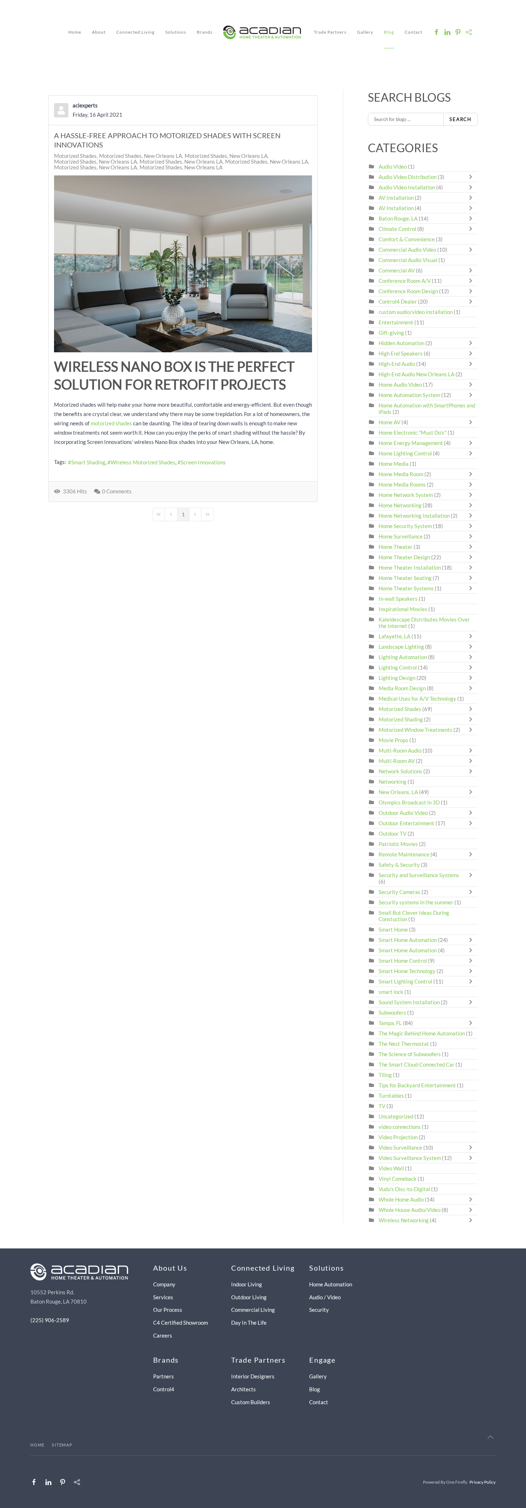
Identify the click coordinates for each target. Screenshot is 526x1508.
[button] (491, 1437)
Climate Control (397, 229)
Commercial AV (397, 270)
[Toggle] (472, 177)
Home (74, 32)
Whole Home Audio (401, 1199)
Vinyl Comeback (398, 1178)
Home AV (389, 422)
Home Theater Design (404, 557)
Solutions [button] (175, 32)
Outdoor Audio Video (403, 812)
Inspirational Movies (403, 609)
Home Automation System (409, 395)
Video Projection (398, 1137)
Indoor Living (246, 1284)
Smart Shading (88, 462)
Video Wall (391, 1168)
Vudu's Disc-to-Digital (404, 1189)
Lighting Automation (403, 657)
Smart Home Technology (407, 971)
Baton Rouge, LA (398, 218)
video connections (400, 1126)
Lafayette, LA (394, 636)
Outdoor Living (249, 1297)
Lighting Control (398, 667)
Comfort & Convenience (407, 239)
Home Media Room (401, 474)
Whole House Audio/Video (409, 1210)
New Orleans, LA (398, 792)
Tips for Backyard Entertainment (417, 1085)
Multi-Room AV (397, 761)
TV (382, 1106)
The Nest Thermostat (404, 1043)
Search (460, 119)
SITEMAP (62, 1444)
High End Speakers (401, 353)
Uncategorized (396, 1116)
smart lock (391, 992)
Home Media (394, 463)
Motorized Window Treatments (415, 729)
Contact (413, 32)
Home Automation (330, 1284)
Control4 (163, 1389)
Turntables (391, 1095)
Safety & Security (399, 864)
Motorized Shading (401, 719)
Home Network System (406, 495)
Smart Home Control (403, 960)
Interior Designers (252, 1376)
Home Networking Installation (414, 515)
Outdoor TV (392, 833)
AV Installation (396, 197)
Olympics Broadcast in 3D (409, 802)
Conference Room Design (408, 291)
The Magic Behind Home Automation (422, 1033)
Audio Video (393, 166)
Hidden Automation (402, 343)
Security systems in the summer (416, 902)
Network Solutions (401, 771)
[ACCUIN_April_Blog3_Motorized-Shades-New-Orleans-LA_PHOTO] (183, 264)
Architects (243, 1389)
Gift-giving (391, 332)
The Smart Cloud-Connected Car (416, 1064)
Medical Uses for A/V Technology (417, 698)
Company (164, 1284)
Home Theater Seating (405, 578)
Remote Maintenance (404, 854)
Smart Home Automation (408, 940)
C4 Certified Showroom (180, 1322)
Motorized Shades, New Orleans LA (140, 156)
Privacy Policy (482, 1482)
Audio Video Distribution (408, 177)
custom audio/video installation (416, 312)
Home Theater (396, 546)
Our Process (167, 1309)
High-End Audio (397, 364)
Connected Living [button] (135, 32)
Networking (392, 781)
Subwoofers (392, 1012)
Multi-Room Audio (400, 750)
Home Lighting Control (405, 453)
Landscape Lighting (401, 646)
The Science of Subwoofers (410, 1054)
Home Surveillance (401, 536)
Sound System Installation (410, 1002)
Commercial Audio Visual (408, 260)
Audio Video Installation (407, 187)
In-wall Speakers (398, 598)
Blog (389, 32)
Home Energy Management (411, 443)
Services (163, 1297)
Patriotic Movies (398, 844)
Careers (162, 1335)
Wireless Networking (404, 1220)
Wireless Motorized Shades (143, 462)
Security (319, 1309)
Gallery (365, 32)
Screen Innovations (203, 462)
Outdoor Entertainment (406, 823)
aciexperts (85, 105)
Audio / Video (325, 1297)
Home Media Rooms (402, 484)
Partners (163, 1376)
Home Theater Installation (410, 567)
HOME (37, 1444)
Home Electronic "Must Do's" (413, 432)
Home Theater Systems (406, 588)
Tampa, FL (390, 1023)
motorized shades (111, 423)
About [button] (99, 32)
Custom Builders (250, 1402)
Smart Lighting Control (405, 981)
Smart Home (393, 929)
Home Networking (401, 505)
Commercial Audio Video (407, 249)
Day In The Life (249, 1322)
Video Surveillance (400, 1147)
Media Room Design (402, 688)
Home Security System (405, 526)
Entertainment (396, 322)
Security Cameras (400, 892)
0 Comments (117, 491)
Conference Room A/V (405, 280)
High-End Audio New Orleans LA (416, 374)
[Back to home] (263, 32)
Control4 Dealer (398, 301)
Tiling (385, 1075)
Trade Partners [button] (330, 32)
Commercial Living (253, 1309)
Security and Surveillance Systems (419, 875)
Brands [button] (205, 32)
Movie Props (393, 740)
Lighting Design (397, 678)
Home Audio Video (400, 384)
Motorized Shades (75, 156)
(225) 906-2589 (49, 1320)
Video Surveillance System (410, 1158)
